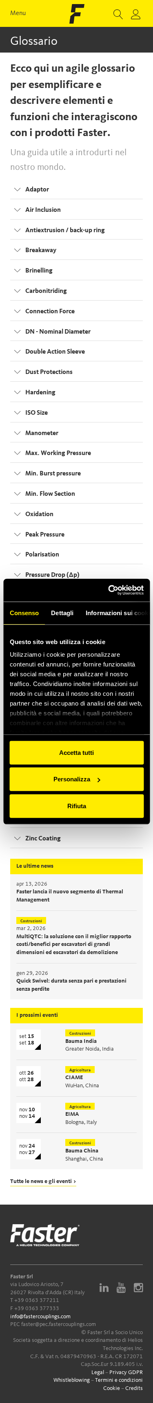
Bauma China (81, 1151)
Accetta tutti (76, 752)
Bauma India (81, 1041)
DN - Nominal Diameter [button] (58, 332)
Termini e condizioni (119, 1380)
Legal (97, 1372)
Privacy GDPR (126, 1372)
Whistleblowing (71, 1380)
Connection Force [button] (50, 311)
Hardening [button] (40, 392)
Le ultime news (34, 866)
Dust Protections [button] (49, 372)
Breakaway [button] (40, 250)
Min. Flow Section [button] (50, 494)
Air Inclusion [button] (43, 210)
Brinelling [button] (39, 271)
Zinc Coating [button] (43, 839)
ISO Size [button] (36, 413)
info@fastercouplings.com (40, 1316)
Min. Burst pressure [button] (53, 474)
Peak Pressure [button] (44, 535)
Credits (134, 1388)
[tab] (76, 188)
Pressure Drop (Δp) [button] (52, 575)
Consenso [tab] (24, 612)
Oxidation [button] (39, 514)
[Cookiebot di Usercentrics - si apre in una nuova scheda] (109, 590)
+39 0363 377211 (36, 1300)
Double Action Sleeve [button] (55, 352)
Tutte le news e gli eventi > (43, 1181)
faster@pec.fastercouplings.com (58, 1324)
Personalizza (71, 779)
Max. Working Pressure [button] (58, 453)
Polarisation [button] (42, 555)
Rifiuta (76, 805)
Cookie (111, 1388)
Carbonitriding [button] (46, 291)
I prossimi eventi (37, 1015)
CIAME (74, 1077)
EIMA (72, 1114)
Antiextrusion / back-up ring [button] (65, 230)
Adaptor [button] (37, 190)
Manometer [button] (41, 433)
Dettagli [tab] (62, 612)
